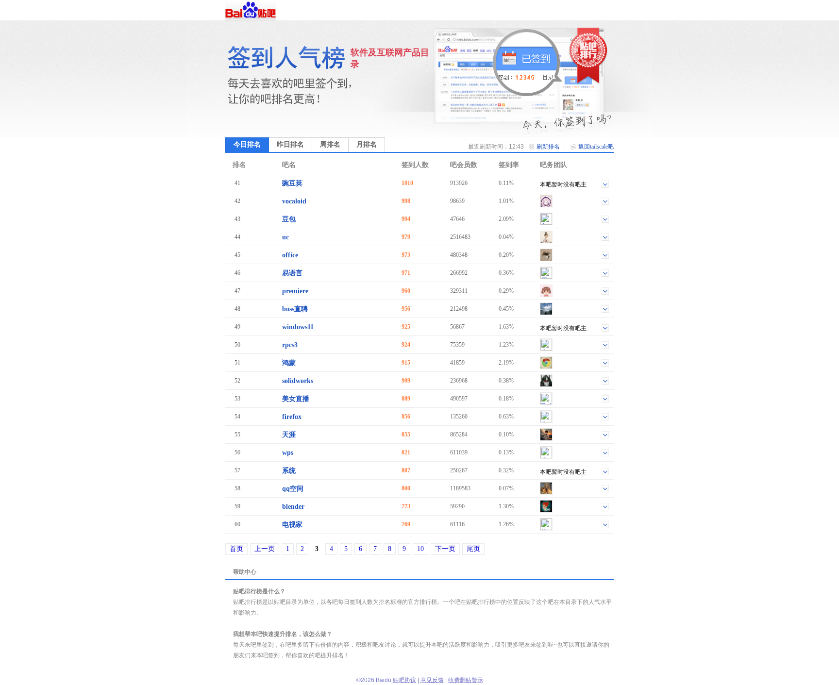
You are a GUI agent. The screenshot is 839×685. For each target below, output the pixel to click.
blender (293, 506)
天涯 (289, 434)
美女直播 (295, 398)
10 (420, 548)
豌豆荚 (292, 183)
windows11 (298, 327)
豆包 (289, 219)
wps (287, 452)
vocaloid (294, 201)
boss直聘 (295, 309)
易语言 (292, 273)
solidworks (297, 380)
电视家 (292, 524)
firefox (292, 416)
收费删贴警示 (465, 680)
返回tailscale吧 (596, 146)
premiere (295, 291)
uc (285, 237)
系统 (289, 470)
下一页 (445, 548)
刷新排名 (548, 146)
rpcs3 (290, 345)
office (290, 255)
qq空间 (292, 488)
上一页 (264, 548)
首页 (236, 548)
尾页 (473, 548)
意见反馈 (432, 680)
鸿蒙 (289, 363)
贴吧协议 (404, 680)
